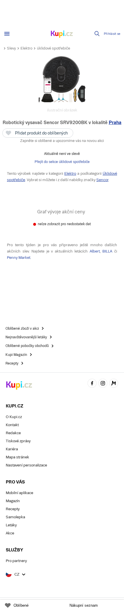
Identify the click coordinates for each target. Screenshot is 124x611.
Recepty (13, 509)
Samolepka (15, 517)
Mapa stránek (17, 457)
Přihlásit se (112, 34)
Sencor (102, 180)
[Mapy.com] (113, 384)
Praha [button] (115, 122)
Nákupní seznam (83, 605)
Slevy (11, 48)
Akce (10, 533)
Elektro (26, 48)
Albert (95, 251)
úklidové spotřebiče (53, 48)
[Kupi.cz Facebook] (92, 384)
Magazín (13, 501)
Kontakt (12, 425)
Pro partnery (16, 561)
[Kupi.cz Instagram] (103, 384)
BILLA (107, 251)
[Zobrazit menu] (7, 34)
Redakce (13, 433)
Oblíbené (21, 605)
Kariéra (12, 449)
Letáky (11, 525)
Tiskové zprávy (18, 441)
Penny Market (18, 257)
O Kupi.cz (14, 417)
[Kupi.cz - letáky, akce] (62, 34)
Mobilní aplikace (19, 493)
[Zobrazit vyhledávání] (97, 33)
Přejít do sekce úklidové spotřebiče (62, 162)
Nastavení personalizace (26, 465)
